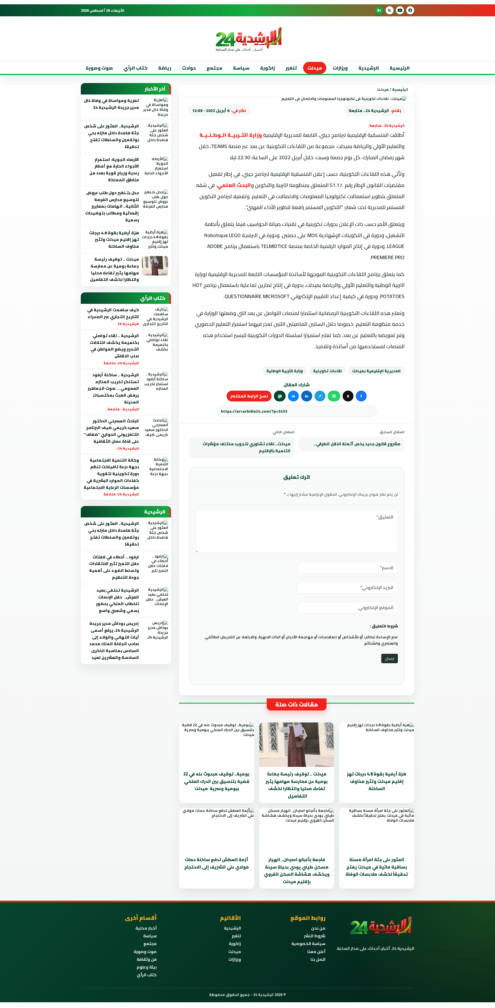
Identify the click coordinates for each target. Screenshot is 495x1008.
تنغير (291, 68)
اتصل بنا (318, 959)
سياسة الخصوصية (308, 943)
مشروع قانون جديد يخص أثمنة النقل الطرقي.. (357, 444)
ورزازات (340, 68)
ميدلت (314, 68)
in (307, 396)
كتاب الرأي (135, 68)
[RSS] (390, 10)
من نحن (318, 928)
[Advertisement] (420, 114)
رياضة (164, 68)
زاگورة (267, 68)
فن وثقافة (147, 959)
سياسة (241, 68)
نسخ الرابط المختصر (249, 396)
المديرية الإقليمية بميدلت (376, 370)
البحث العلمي (234, 185)
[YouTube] (400, 10)
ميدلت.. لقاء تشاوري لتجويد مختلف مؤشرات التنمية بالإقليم (246, 447)
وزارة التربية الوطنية (284, 370)
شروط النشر (314, 936)
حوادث (189, 68)
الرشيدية (368, 68)
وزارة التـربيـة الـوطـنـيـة (230, 135)
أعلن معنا (316, 951)
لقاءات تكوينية (327, 370)
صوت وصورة (99, 68)
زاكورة (235, 943)
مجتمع (214, 68)
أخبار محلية (146, 928)
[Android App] (379, 10)
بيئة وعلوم (147, 967)
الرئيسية (400, 68)
